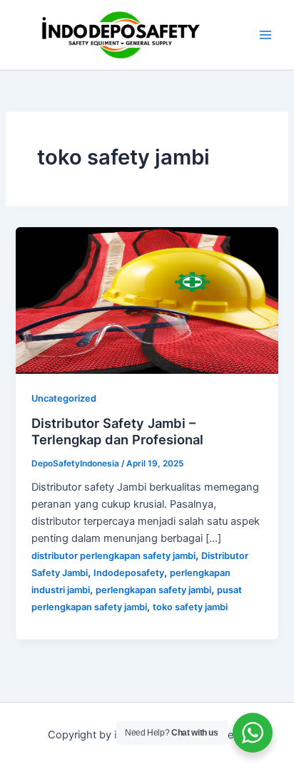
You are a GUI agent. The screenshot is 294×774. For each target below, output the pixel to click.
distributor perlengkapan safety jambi (113, 555)
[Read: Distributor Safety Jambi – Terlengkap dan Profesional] (147, 299)
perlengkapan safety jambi (153, 590)
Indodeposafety (128, 573)
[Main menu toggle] (265, 35)
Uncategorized (63, 398)
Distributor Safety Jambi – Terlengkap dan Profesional (117, 431)
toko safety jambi (190, 607)
